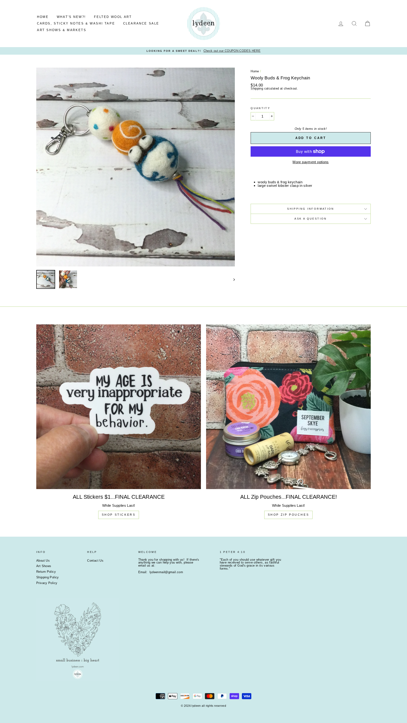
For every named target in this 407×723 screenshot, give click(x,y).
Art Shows (43, 566)
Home (255, 71)
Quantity (260, 108)
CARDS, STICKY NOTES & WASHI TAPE (76, 23)
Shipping (257, 88)
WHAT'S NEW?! (71, 17)
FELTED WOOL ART (113, 17)
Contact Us (95, 560)
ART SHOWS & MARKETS (61, 30)
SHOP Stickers (119, 514)
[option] (203, 51)
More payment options (311, 162)
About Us (43, 560)
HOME (43, 17)
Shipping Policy (47, 577)
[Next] (232, 279)
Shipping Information (310, 208)
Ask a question (310, 218)
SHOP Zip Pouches (288, 514)
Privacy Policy (46, 583)
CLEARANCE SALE (141, 23)
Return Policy (46, 571)
